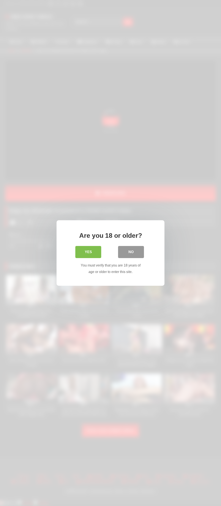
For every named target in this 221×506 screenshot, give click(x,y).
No (131, 252)
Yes (88, 252)
